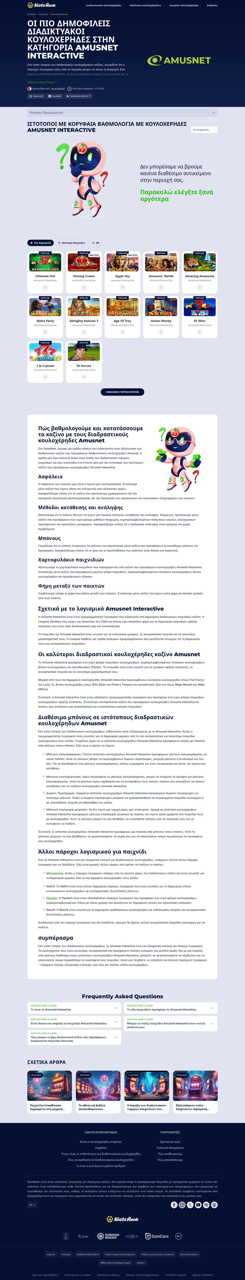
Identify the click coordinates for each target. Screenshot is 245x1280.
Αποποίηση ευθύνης (108, 1274)
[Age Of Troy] (122, 317)
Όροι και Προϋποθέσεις (45, 1274)
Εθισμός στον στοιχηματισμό (142, 1274)
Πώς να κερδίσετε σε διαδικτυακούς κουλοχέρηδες (101, 1160)
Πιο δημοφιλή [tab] (42, 242)
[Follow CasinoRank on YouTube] (198, 1205)
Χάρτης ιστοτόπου (202, 1274)
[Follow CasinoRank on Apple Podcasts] (214, 1205)
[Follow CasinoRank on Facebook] (174, 1205)
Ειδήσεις (212, 5)
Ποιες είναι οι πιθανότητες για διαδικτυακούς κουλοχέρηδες (100, 1154)
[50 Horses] (84, 362)
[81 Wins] (200, 317)
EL (30, 1204)
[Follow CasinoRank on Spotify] (206, 1205)
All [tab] (97, 242)
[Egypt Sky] (122, 272)
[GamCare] (157, 1236)
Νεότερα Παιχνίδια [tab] (73, 242)
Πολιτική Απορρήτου (170, 1148)
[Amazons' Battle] (161, 272)
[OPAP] (83, 1236)
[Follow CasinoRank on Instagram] (182, 1205)
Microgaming (54, 873)
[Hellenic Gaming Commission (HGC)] (66, 1236)
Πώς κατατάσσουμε (170, 1160)
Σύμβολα (101, 1148)
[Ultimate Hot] (45, 272)
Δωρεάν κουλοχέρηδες (184, 5)
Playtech (51, 898)
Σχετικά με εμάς (170, 1142)
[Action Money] (161, 317)
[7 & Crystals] (45, 362)
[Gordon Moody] (108, 1236)
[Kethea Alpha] (132, 1236)
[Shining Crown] (84, 272)
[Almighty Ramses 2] (84, 317)
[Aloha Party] (45, 317)
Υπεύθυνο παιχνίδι (175, 1274)
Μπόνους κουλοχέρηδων (145, 5)
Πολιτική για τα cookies (78, 1274)
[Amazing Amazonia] (200, 272)
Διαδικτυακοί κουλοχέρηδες (103, 5)
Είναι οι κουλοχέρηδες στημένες (101, 1142)
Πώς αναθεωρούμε (170, 1154)
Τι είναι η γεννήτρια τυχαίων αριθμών (101, 1166)
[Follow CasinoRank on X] (190, 1205)
